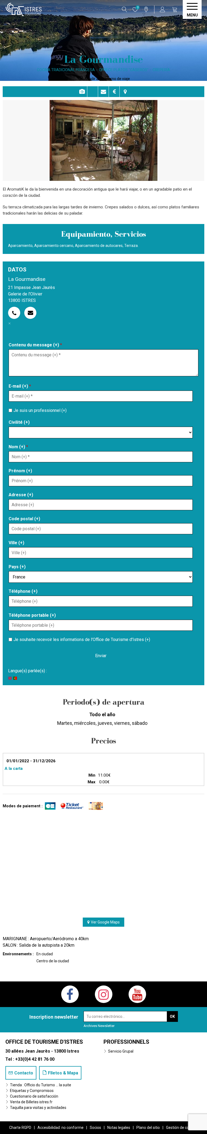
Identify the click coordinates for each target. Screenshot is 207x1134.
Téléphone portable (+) (32, 615)
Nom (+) (18, 446)
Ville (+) (16, 542)
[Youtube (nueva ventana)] (137, 994)
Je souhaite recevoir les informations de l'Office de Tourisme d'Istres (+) (81, 639)
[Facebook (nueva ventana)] (70, 994)
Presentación (92, 91)
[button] (174, 9)
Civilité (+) (19, 422)
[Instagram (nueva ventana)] (103, 994)
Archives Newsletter (99, 1026)
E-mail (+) (20, 386)
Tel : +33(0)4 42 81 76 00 (29, 1059)
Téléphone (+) (23, 591)
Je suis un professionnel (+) (40, 410)
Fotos (82, 91)
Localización (125, 91)
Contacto (103, 91)
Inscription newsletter (53, 1017)
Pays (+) (17, 566)
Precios (114, 91)
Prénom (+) (20, 470)
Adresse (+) (21, 494)
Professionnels (126, 1042)
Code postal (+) (24, 518)
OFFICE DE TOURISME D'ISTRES (44, 1042)
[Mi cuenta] (163, 9)
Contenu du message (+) (35, 344)
